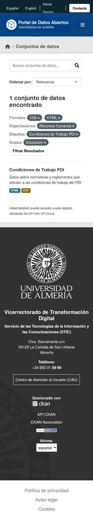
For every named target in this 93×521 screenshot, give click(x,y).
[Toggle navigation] (82, 25)
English (30, 8)
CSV (26, 190)
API (31, 213)
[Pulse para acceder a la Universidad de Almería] (46, 270)
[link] (79, 8)
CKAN (41, 403)
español (12, 8)
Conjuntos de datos (37, 46)
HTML (15, 190)
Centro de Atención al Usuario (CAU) (47, 379)
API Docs (47, 213)
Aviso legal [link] (46, 499)
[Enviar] (77, 65)
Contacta (80, 8)
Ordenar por (19, 81)
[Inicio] (7, 46)
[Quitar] (39, 118)
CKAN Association (46, 422)
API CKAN (46, 414)
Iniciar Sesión (48, 8)
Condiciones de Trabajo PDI (36, 170)
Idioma (46, 440)
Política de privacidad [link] (47, 490)
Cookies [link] (46, 508)
